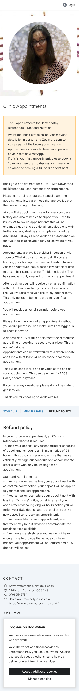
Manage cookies (39, 678)
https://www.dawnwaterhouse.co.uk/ (34, 603)
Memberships (33, 411)
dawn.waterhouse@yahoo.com (29, 599)
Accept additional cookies (39, 671)
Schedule (10, 411)
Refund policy (60, 411)
